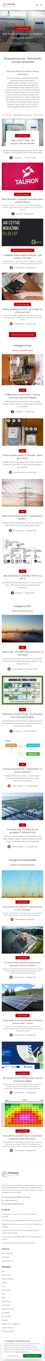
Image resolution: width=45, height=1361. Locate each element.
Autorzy (5, 1249)
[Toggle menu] (41, 5)
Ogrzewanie (6, 1305)
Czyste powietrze (8, 1279)
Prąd (22, 390)
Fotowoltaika (22, 902)
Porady (4, 1282)
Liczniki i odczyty (22, 29)
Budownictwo (6, 1301)
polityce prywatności (22, 1352)
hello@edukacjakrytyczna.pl (14, 1204)
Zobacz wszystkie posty (22, 350)
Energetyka (6, 1313)
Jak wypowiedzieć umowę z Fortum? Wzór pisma (18, 1243)
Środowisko (6, 1275)
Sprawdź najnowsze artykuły (22, 335)
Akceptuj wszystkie (32, 1356)
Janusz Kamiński (7, 1253)
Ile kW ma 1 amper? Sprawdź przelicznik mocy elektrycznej (22, 1220)
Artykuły (6, 1209)
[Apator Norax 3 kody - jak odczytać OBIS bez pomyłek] (22, 132)
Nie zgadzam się (13, 1356)
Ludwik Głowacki (7, 1261)
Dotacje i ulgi (6, 1316)
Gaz (3, 1271)
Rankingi (5, 1320)
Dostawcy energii (22, 194)
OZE (22, 647)
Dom (3, 1294)
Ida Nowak (5, 1257)
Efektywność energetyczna (22, 250)
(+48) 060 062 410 (10, 1200)
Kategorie (6, 1267)
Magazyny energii (8, 1309)
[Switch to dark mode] (37, 5)
